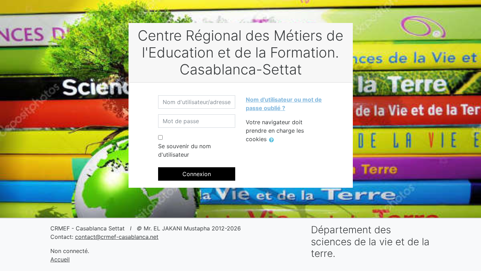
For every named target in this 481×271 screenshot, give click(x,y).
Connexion (196, 173)
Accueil (60, 259)
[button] (272, 139)
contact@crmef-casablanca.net (116, 236)
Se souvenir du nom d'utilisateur (184, 150)
